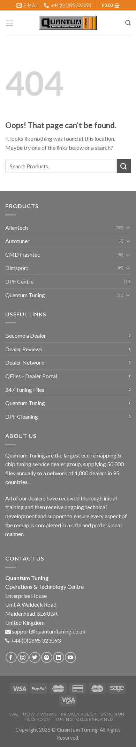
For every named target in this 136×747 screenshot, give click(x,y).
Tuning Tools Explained (84, 719)
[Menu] (9, 22)
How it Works (39, 714)
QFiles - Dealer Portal (31, 376)
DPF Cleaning (21, 416)
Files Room (37, 719)
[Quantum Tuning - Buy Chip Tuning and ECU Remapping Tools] (68, 23)
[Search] (128, 23)
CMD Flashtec (22, 254)
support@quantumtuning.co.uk (48, 631)
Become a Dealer (25, 335)
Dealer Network (24, 362)
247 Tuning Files (24, 389)
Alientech (16, 227)
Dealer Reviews (23, 349)
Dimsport (16, 267)
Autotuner (17, 240)
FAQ (14, 714)
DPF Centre (19, 281)
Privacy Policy (79, 714)
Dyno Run (112, 714)
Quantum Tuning (25, 295)
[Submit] (124, 166)
